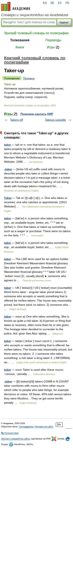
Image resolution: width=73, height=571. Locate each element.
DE (52, 3)
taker (7, 144)
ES (60, 3)
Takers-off (16, 119)
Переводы (53, 40)
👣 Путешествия (9, 433)
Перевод (28, 78)
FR (67, 3)
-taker (8, 169)
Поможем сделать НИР (36, 114)
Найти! (64, 22)
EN (45, 3)
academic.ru (15, 6)
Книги (20, 47)
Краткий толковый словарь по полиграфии (36, 33)
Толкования (19, 40)
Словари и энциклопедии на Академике (34, 15)
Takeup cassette (55, 119)
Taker (8, 198)
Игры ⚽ (53, 47)
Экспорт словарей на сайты (15, 438)
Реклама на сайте (44, 426)
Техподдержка (26, 426)
